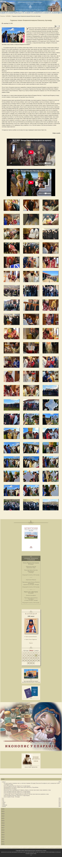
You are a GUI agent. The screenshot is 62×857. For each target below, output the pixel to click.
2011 (2, 841)
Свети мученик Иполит (31, 636)
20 (36, 658)
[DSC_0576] (11, 462)
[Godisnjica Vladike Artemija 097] (11, 305)
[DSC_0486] (50, 362)
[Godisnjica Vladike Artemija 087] (31, 276)
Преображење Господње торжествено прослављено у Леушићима (21, 787)
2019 (2, 823)
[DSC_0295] (50, 205)
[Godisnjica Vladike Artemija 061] (31, 262)
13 (36, 655)
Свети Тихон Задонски (31, 639)
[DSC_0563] (50, 433)
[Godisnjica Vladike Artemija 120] (31, 390)
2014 (2, 834)
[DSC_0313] (31, 219)
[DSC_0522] (11, 405)
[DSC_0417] (31, 333)
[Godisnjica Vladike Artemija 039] (11, 248)
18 (31, 658)
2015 (2, 832)
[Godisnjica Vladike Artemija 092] (11, 290)
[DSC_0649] (50, 504)
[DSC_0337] (50, 248)
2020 (2, 820)
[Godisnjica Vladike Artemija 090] (50, 276)
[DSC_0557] (11, 433)
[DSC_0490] (11, 376)
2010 (2, 844)
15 (23, 658)
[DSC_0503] (11, 390)
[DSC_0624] (50, 476)
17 (28, 658)
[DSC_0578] (31, 462)
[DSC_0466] (31, 362)
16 (26, 658)
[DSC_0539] (31, 419)
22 (23, 660)
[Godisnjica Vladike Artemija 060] (31, 248)
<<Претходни (26, 650)
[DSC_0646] (31, 504)
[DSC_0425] (11, 347)
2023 (2, 813)
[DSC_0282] (31, 205)
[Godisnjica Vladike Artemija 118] (50, 376)
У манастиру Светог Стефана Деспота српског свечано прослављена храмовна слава (26, 794)
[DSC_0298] (11, 219)
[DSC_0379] (11, 319)
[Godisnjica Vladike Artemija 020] (50, 219)
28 (38, 660)
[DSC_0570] (50, 447)
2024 (2, 811)
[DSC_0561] (31, 433)
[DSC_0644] (11, 504)
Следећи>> (36, 650)
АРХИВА (8, 16)
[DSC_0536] (11, 419)
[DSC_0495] (31, 376)
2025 (2, 809)
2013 (2, 837)
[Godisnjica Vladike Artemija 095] (31, 290)
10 (28, 655)
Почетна (2, 16)
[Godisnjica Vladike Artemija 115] (50, 347)
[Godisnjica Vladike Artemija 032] (31, 233)
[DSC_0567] (31, 447)
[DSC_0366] (50, 305)
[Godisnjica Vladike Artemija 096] (50, 290)
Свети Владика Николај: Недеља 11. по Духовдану (17, 791)
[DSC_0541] (50, 419)
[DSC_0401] (50, 319)
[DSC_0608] (31, 476)
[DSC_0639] (50, 490)
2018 (2, 825)
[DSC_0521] (50, 390)
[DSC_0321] (50, 233)
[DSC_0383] (31, 319)
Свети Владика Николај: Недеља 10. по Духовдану (17, 792)
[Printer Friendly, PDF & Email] (57, 26)
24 (28, 660)
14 (38, 655)
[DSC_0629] (11, 490)
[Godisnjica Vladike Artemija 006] (11, 205)
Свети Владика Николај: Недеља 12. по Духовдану (17, 786)
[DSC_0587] (50, 462)
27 (36, 660)
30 (31, 663)
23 (26, 660)
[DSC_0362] (31, 305)
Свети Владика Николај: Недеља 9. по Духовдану (17, 795)
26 (33, 660)
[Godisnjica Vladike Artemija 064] (50, 262)
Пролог (31, 643)
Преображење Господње (10, 788)
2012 (2, 839)
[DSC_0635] (31, 490)
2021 (2, 818)
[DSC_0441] (31, 347)
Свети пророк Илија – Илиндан (12, 796)
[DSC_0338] (11, 262)
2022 (2, 816)
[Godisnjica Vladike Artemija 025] (11, 233)
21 (38, 658)
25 (31, 660)
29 (28, 663)
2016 (2, 830)
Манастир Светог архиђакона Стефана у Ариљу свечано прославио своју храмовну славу (27, 790)
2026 (2, 779)
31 (33, 663)
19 (33, 658)
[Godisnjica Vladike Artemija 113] (50, 333)
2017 (2, 827)
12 (33, 655)
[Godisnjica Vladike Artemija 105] (11, 333)
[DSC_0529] (50, 405)
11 (31, 655)
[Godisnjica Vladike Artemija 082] (11, 276)
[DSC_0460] (11, 362)
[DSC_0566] (11, 447)
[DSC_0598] (11, 476)
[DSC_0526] (31, 405)
